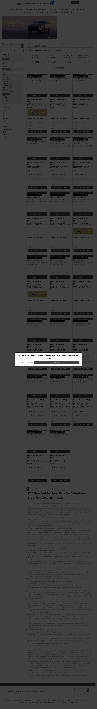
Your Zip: (23, 362)
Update (56, 362)
